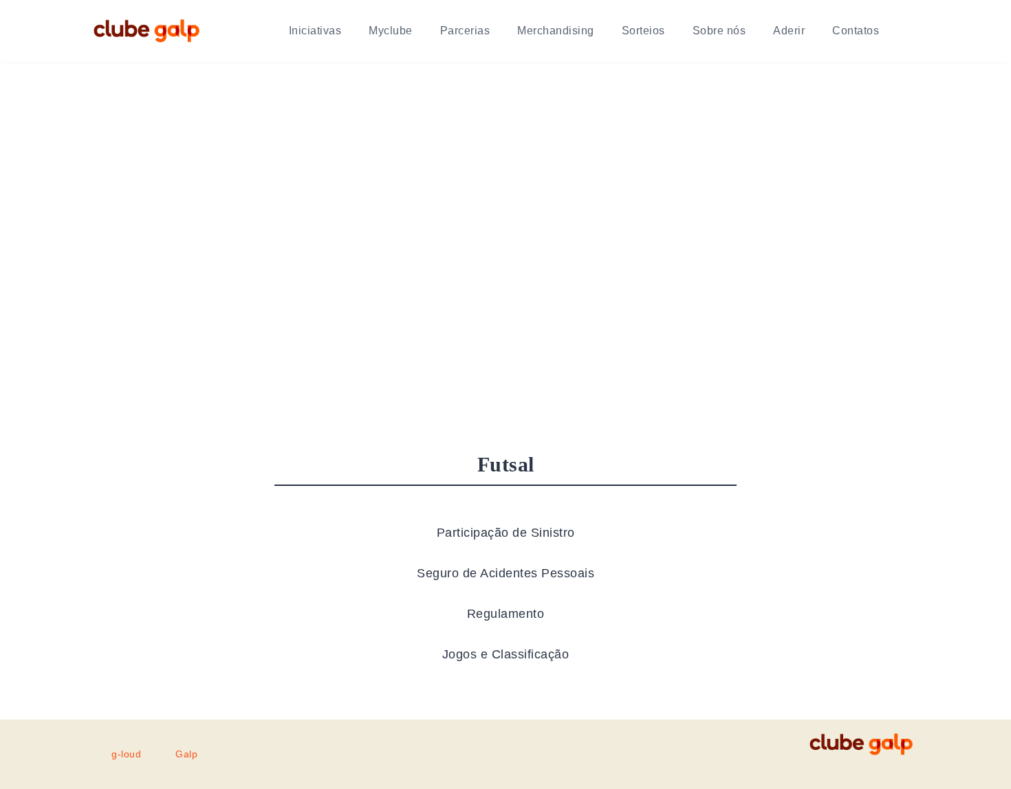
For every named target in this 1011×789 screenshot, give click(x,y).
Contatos (855, 30)
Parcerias (465, 30)
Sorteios (643, 30)
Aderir (789, 30)
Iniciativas (315, 30)
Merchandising (555, 30)
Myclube (391, 30)
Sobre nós (719, 30)
